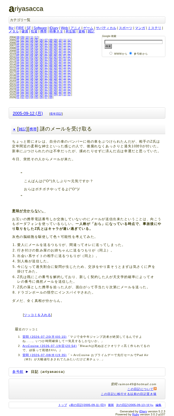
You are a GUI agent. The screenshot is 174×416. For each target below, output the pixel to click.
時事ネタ (56, 31)
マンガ (140, 28)
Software (40, 28)
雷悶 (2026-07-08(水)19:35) (44, 355)
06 (41, 40)
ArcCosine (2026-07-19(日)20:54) (49, 346)
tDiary (53, 28)
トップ (62, 405)
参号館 (18, 371)
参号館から (141, 53)
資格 (81, 31)
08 (17, 37)
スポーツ (125, 28)
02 (22, 40)
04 (31, 40)
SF (29, 28)
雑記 (91, 31)
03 (27, 40)
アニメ (75, 28)
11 (31, 37)
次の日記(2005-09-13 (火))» (134, 405)
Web (64, 28)
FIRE (20, 28)
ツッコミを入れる (37, 315)
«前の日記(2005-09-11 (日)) (87, 405)
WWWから (121, 53)
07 (46, 40)
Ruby (135, 414)
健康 (24, 31)
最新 (111, 405)
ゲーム (88, 28)
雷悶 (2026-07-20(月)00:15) (44, 336)
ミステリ (154, 28)
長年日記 (56, 113)
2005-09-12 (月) (28, 113)
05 (36, 40)
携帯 (43, 31)
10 (27, 37)
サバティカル (106, 28)
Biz (11, 28)
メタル (14, 31)
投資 (34, 31)
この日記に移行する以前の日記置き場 (128, 394)
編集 (158, 405)
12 (36, 37)
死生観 (71, 31)
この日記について (140, 389)
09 (22, 37)
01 (17, 40)
